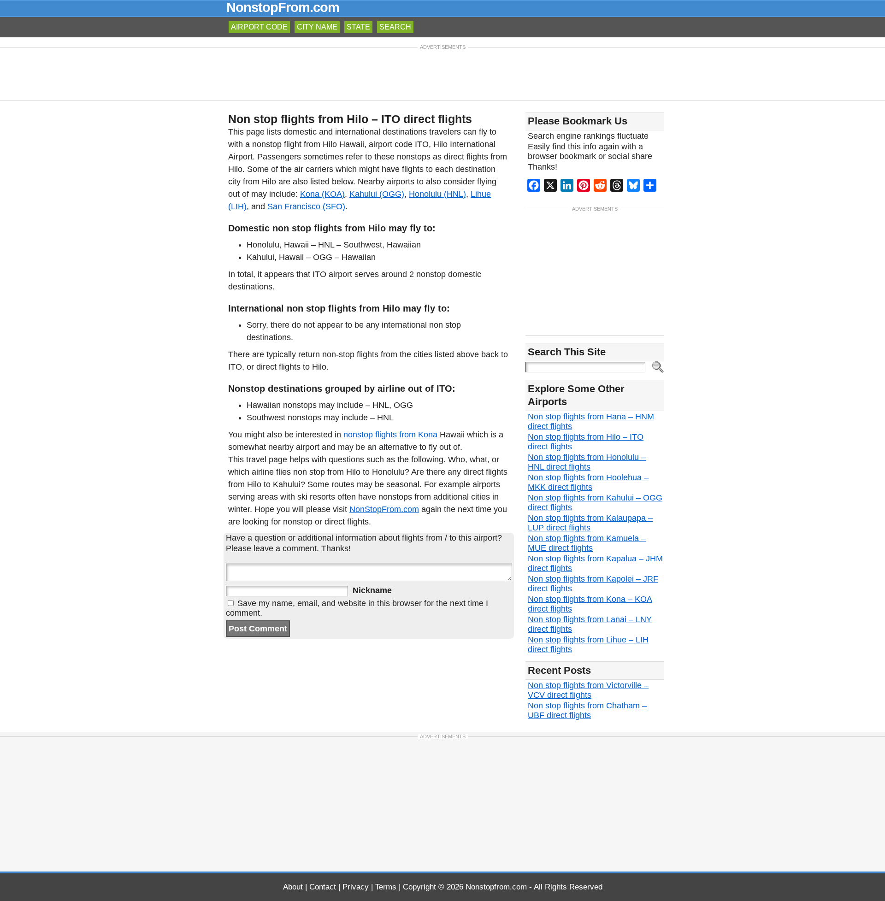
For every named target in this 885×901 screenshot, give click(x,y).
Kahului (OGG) (376, 194)
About (293, 887)
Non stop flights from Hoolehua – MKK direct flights (588, 482)
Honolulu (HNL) (437, 194)
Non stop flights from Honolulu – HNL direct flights (587, 462)
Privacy (355, 887)
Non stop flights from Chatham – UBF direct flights (587, 710)
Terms (385, 887)
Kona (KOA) (322, 194)
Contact (322, 887)
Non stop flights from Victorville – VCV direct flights (588, 690)
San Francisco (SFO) (306, 206)
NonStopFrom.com (384, 509)
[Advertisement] (442, 73)
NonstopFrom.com (282, 7)
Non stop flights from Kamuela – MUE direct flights (587, 543)
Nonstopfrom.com (496, 887)
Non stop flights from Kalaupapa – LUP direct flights (590, 522)
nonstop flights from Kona (390, 434)
